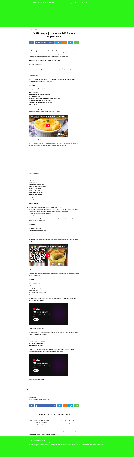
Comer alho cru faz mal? (67, 421)
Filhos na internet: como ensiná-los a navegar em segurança (40, 421)
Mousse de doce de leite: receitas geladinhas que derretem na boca (40, 433)
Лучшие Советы (86, 3)
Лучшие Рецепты (75, 3)
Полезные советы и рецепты (43, 2)
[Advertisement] (67, 15)
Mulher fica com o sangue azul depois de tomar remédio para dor (67, 433)
